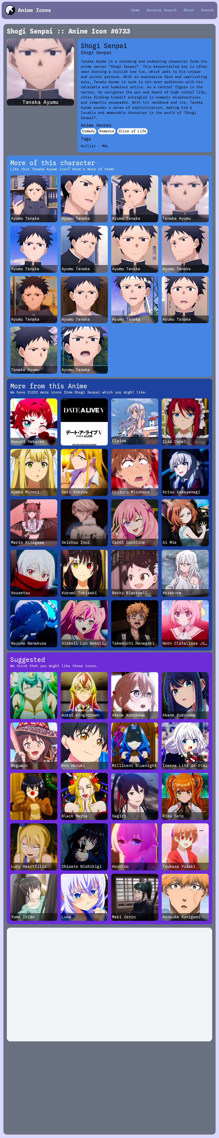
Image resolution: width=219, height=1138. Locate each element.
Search (207, 10)
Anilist (88, 146)
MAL (105, 146)
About (188, 10)
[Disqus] (109, 984)
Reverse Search (162, 10)
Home (135, 10)
